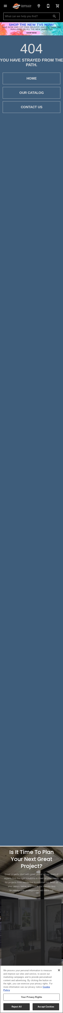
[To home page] (22, 6)
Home (32, 78)
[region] (31, 989)
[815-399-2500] (48, 6)
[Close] (59, 970)
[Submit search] (54, 16)
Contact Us (31, 107)
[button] (5, 6)
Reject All (17, 1006)
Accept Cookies (46, 1006)
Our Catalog (31, 93)
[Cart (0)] (58, 6)
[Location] (39, 6)
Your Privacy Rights (31, 997)
